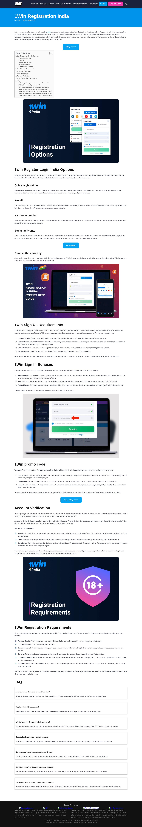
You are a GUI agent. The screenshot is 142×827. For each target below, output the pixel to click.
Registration (94, 4)
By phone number (25, 62)
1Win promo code (22, 73)
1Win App (34, 4)
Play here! (71, 47)
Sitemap (75, 805)
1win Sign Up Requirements (26, 69)
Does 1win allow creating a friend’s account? (34, 89)
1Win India (17, 20)
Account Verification (23, 76)
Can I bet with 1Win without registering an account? (36, 93)
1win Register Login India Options (27, 56)
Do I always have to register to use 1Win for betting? (36, 95)
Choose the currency (26, 66)
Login (103, 4)
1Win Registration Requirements (27, 78)
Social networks (25, 64)
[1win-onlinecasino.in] (18, 3)
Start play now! (71, 500)
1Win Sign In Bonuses (24, 71)
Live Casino (43, 4)
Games (51, 4)
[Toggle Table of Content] (50, 53)
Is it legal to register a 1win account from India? (34, 83)
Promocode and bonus (80, 4)
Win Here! (71, 245)
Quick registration (25, 58)
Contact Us (67, 805)
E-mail (22, 60)
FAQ (18, 80)
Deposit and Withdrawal (63, 4)
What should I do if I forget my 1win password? (34, 87)
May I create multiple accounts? (30, 85)
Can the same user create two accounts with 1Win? (36, 91)
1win (49, 32)
